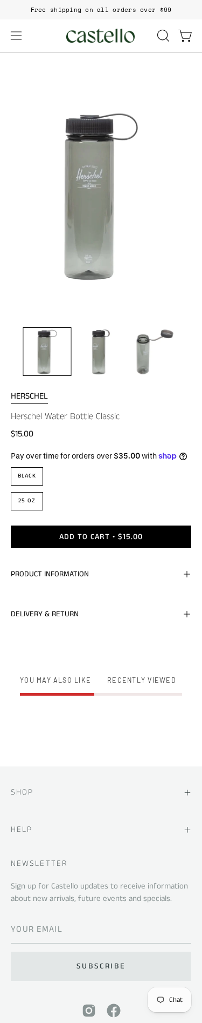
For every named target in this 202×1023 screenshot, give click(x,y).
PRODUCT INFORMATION (50, 574)
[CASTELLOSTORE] (101, 36)
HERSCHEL (29, 396)
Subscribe (101, 966)
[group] (101, 9)
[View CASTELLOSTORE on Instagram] (89, 1010)
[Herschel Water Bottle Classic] (47, 351)
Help (21, 829)
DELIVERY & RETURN (45, 614)
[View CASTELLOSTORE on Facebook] (114, 1010)
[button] (162, 35)
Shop (22, 792)
